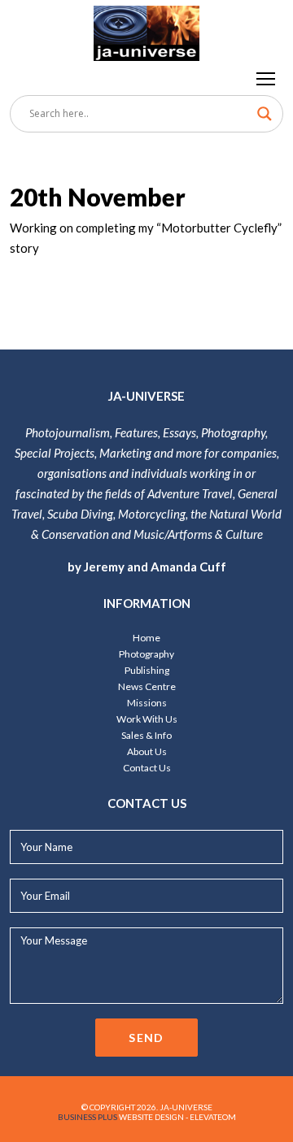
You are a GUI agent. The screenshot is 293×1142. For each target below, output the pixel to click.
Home (146, 638)
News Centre (147, 686)
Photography (146, 654)
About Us (147, 751)
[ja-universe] (146, 30)
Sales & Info (146, 735)
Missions (147, 703)
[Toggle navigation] (266, 78)
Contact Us (147, 768)
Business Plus (87, 1117)
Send (146, 1037)
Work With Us (146, 719)
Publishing (147, 670)
